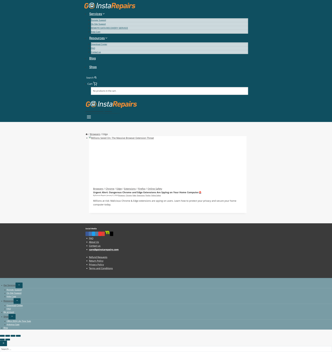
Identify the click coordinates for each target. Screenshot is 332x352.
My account (9, 312)
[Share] (13, 336)
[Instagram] (96, 234)
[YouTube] (100, 234)
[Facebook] (87, 234)
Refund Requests (98, 257)
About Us (94, 242)
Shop (93, 67)
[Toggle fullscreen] (7, 336)
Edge (119, 188)
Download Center (99, 44)
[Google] (103, 234)
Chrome (110, 188)
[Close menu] (0, 281)
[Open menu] (88, 117)
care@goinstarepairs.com (104, 249)
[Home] (86, 134)
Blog (92, 58)
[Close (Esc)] (18, 336)
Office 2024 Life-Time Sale (19, 321)
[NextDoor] (107, 234)
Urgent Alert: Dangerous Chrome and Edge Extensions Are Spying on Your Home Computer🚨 (147, 192)
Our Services (9, 285)
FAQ (93, 48)
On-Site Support (98, 24)
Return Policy (96, 260)
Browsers (98, 188)
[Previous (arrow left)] (2, 339)
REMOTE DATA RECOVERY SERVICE (109, 28)
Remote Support (98, 20)
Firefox (141, 188)
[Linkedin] (90, 234)
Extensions (130, 188)
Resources (8, 301)
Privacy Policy (96, 264)
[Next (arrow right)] (7, 339)
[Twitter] (93, 234)
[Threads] (111, 234)
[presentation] (168, 159)
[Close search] (3, 343)
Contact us (96, 52)
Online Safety (155, 188)
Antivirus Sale (13, 324)
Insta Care (95, 32)
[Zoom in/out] (2, 336)
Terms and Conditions (101, 268)
